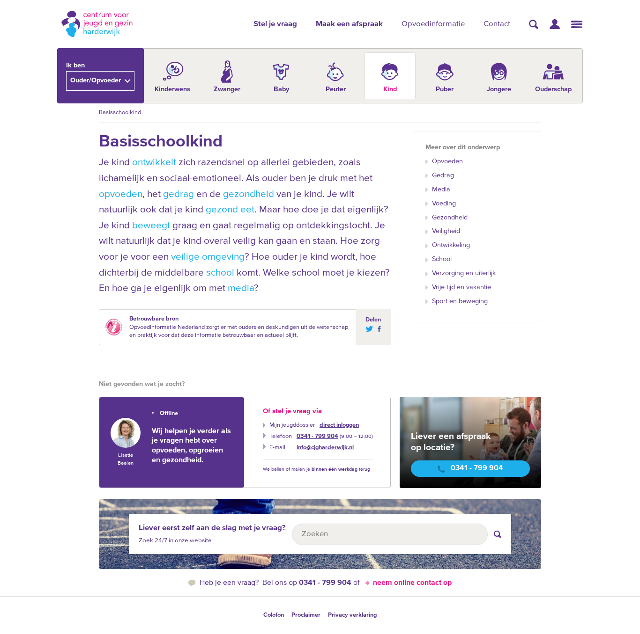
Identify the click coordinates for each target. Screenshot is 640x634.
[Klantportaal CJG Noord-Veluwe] (555, 24)
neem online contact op (412, 583)
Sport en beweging (460, 301)
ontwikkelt (154, 163)
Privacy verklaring (352, 615)
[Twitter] (368, 329)
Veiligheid (446, 231)
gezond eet (230, 210)
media (241, 288)
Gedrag (443, 175)
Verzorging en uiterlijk (464, 273)
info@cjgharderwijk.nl (325, 448)
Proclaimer (305, 615)
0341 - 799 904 (317, 436)
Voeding (444, 203)
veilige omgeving (208, 257)
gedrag (178, 194)
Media (441, 189)
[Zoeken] (533, 24)
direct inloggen (339, 425)
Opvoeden (447, 161)
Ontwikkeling (451, 245)
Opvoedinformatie (433, 24)
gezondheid (248, 194)
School (442, 259)
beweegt (151, 226)
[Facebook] (377, 329)
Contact (497, 24)
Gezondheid (450, 217)
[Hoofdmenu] (576, 24)
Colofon (273, 615)
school (220, 273)
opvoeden (120, 194)
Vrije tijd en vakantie (461, 287)
